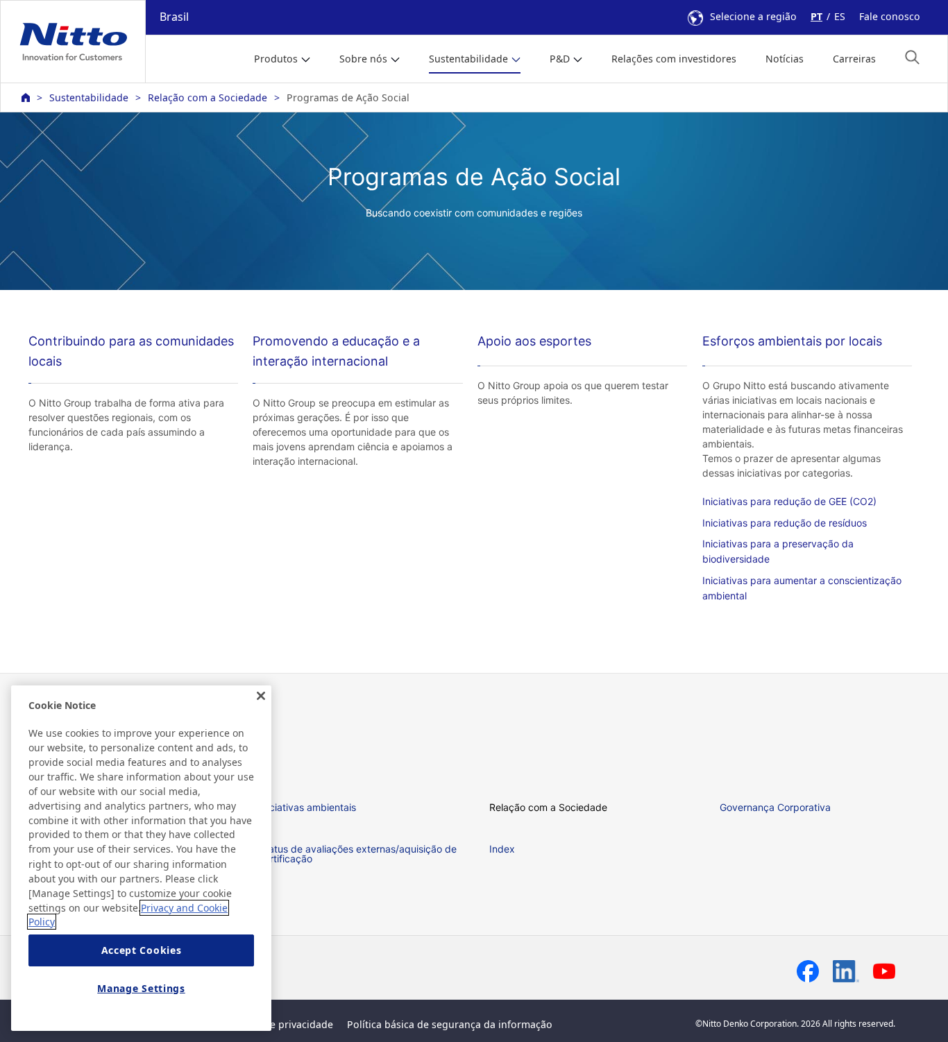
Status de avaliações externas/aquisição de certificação (358, 853)
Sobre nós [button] (363, 58)
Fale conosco (889, 16)
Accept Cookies (141, 950)
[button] (912, 57)
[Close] (261, 696)
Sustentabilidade (88, 97)
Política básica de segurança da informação (449, 1024)
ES (839, 16)
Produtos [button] (276, 58)
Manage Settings (141, 988)
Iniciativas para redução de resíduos (784, 523)
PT (816, 16)
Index (502, 849)
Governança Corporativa (775, 807)
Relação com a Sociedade (207, 97)
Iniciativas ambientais (307, 807)
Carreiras (854, 58)
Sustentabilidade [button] (468, 58)
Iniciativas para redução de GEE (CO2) (789, 501)
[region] (141, 858)
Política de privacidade (279, 1024)
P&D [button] (560, 58)
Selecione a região (753, 16)
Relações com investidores (673, 58)
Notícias (784, 58)
